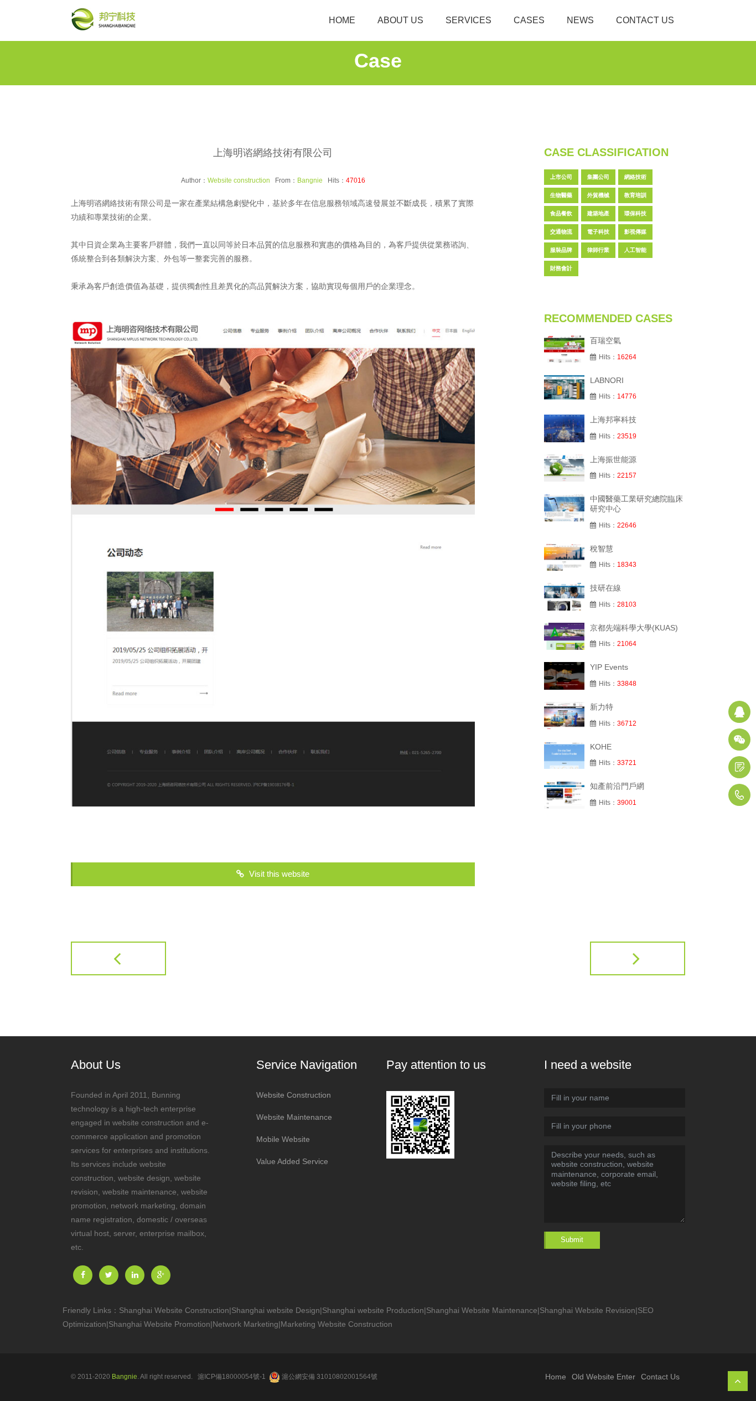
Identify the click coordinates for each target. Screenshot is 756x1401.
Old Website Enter (603, 1376)
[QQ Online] (739, 712)
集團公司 (598, 177)
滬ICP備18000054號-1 (232, 1377)
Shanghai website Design (275, 1310)
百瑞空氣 (605, 340)
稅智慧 (601, 548)
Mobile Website (283, 1139)
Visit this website (278, 873)
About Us (400, 20)
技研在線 (605, 587)
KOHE (601, 746)
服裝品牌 (561, 250)
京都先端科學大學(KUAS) (634, 627)
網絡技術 (635, 177)
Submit (572, 1239)
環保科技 (635, 213)
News (580, 20)
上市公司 (561, 177)
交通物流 (561, 232)
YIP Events (609, 667)
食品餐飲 (561, 213)
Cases (529, 20)
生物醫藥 (561, 195)
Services (468, 20)
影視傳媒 (635, 232)
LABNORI (607, 380)
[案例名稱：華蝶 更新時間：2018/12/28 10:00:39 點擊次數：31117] (637, 958)
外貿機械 (598, 195)
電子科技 (598, 232)
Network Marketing (245, 1324)
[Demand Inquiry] (739, 767)
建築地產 (598, 213)
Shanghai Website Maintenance (481, 1310)
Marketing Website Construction (336, 1324)
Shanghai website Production (373, 1310)
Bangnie (310, 180)
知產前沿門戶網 (617, 786)
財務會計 (561, 268)
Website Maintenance (294, 1117)
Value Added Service (292, 1161)
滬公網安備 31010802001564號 (329, 1377)
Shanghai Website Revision (587, 1310)
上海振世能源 (613, 459)
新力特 (601, 706)
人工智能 (635, 250)
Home (342, 20)
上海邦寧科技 (613, 419)
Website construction (239, 180)
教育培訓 (635, 195)
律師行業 (598, 250)
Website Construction (293, 1094)
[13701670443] (739, 795)
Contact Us (645, 20)
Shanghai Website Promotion (159, 1324)
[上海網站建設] (107, 20)
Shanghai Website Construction (174, 1310)
